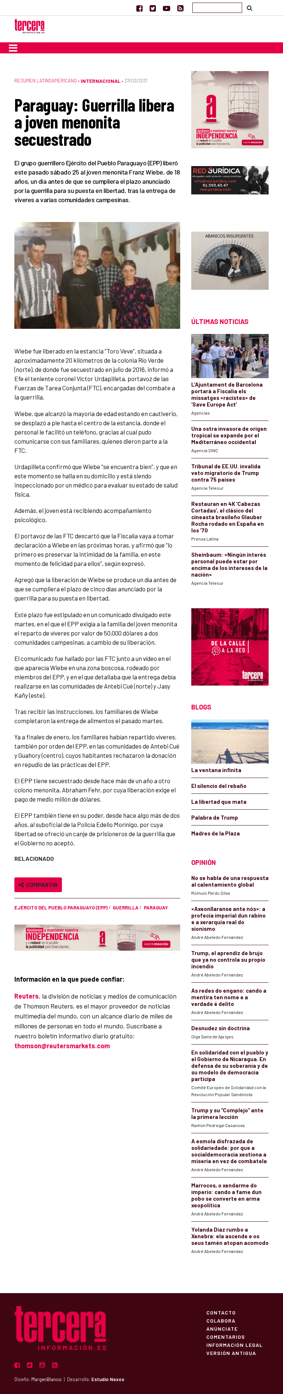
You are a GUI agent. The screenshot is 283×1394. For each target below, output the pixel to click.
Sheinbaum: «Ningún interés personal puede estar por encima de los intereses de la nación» (229, 564)
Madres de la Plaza (215, 833)
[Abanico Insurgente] (230, 261)
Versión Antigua (231, 1353)
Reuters (26, 996)
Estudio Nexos (107, 1379)
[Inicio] (29, 25)
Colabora (220, 1320)
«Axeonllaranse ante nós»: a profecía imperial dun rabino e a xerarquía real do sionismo (228, 918)
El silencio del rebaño (219, 785)
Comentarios (225, 1337)
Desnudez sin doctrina (220, 1028)
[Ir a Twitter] (153, 8)
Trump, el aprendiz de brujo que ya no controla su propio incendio (228, 959)
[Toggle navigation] (13, 47)
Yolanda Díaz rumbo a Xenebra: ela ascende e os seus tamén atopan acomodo (230, 1236)
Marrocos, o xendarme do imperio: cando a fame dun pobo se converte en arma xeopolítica (226, 1195)
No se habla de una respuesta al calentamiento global (230, 881)
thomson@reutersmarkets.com (62, 1046)
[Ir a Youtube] (166, 8)
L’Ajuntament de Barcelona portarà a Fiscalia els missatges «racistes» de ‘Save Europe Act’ (227, 394)
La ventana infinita (216, 770)
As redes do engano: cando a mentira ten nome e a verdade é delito (228, 997)
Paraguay (156, 908)
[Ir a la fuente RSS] (180, 8)
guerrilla (126, 908)
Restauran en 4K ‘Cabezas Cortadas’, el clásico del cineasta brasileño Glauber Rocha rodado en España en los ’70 (227, 517)
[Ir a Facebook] (139, 8)
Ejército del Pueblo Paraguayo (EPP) (61, 908)
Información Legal (234, 1345)
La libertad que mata (219, 801)
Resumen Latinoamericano (45, 81)
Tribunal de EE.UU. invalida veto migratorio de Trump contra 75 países (226, 473)
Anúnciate (222, 1328)
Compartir (40, 884)
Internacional (100, 81)
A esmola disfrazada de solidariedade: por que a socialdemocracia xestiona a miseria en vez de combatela (229, 1151)
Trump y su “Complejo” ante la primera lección (227, 1113)
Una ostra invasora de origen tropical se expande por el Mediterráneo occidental (229, 435)
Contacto (221, 1312)
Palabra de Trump (214, 817)
